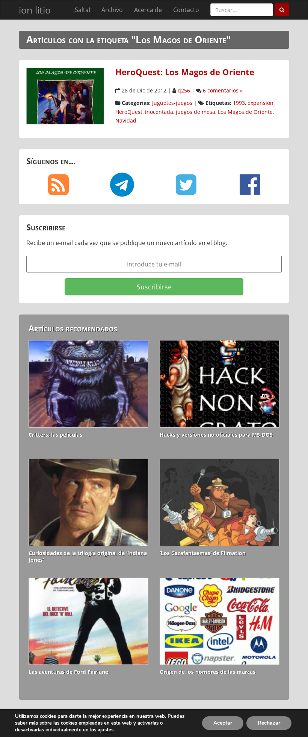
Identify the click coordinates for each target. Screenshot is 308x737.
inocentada (159, 111)
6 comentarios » (223, 90)
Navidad (125, 120)
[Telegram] (122, 185)
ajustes (105, 729)
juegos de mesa (195, 111)
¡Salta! (81, 10)
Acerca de (148, 10)
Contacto (186, 10)
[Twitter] (186, 185)
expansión (260, 102)
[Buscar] (282, 9)
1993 (239, 102)
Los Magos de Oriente (245, 111)
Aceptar (222, 722)
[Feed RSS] (58, 185)
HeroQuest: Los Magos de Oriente (184, 72)
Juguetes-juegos (172, 102)
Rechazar (269, 722)
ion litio (35, 9)
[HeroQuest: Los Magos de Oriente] (65, 95)
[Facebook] (250, 185)
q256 (184, 90)
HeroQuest (128, 111)
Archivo (112, 10)
